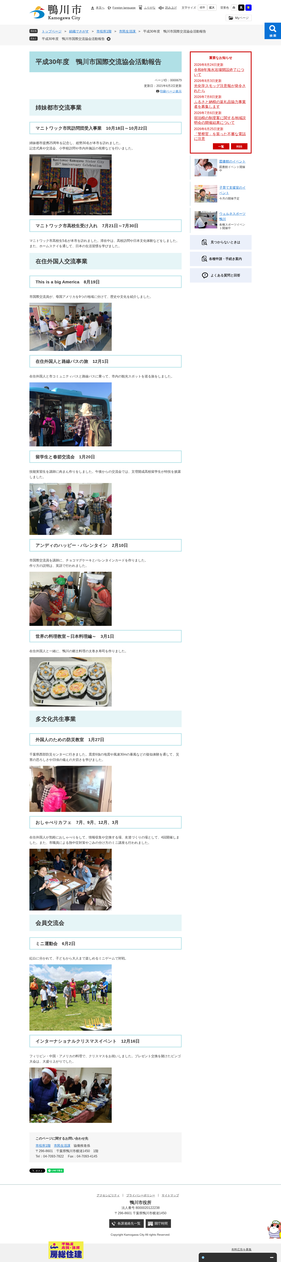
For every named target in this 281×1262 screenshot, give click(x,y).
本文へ (100, 7)
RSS (239, 146)
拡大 (212, 7)
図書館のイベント (232, 161)
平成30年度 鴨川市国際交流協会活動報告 (73, 39)
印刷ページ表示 (171, 91)
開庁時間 (161, 1223)
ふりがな (150, 7)
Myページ (242, 18)
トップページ (52, 31)
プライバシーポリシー (140, 1195)
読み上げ (171, 7)
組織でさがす (79, 31)
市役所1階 (103, 31)
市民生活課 (127, 31)
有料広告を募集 (241, 1249)
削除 (108, 39)
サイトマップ (170, 1195)
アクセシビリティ (108, 1195)
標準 (202, 7)
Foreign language (124, 7)
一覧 (221, 146)
